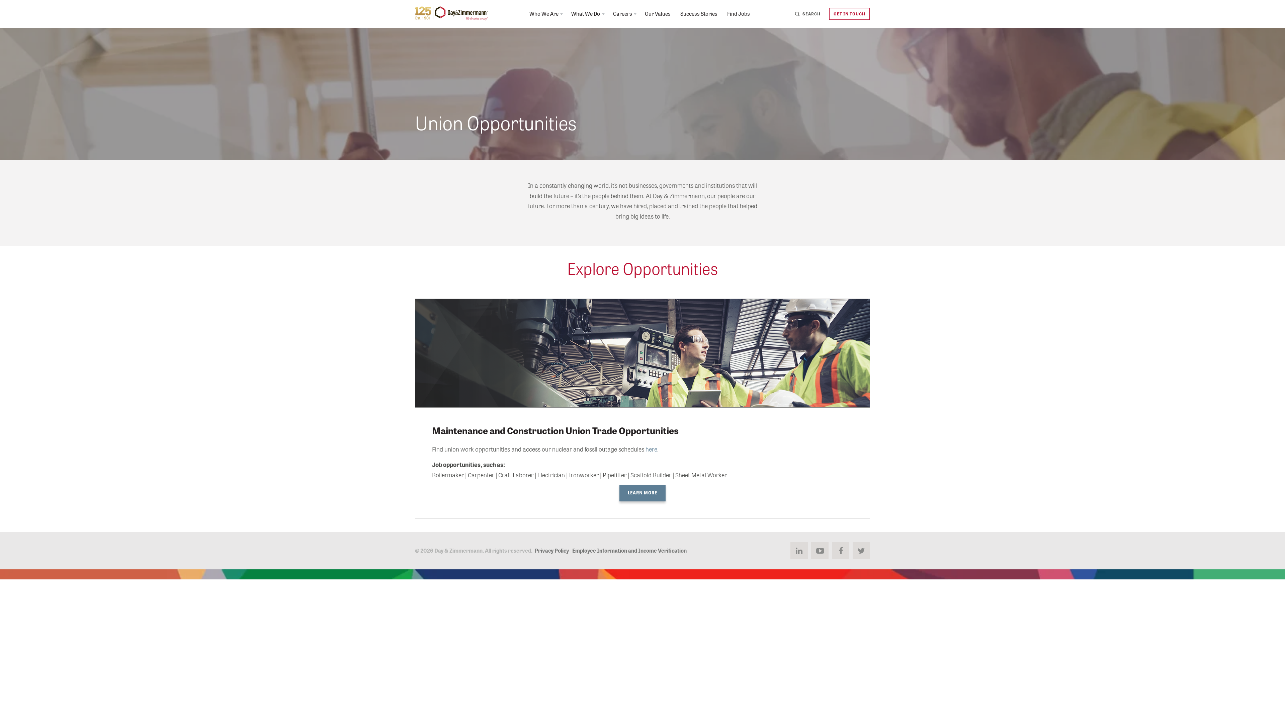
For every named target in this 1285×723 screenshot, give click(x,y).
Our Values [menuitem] (658, 13)
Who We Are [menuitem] (544, 13)
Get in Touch (849, 13)
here (651, 449)
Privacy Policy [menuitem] (552, 550)
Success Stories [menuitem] (698, 13)
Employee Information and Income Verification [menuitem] (629, 550)
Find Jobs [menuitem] (738, 13)
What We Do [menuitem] (585, 13)
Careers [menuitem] (622, 13)
